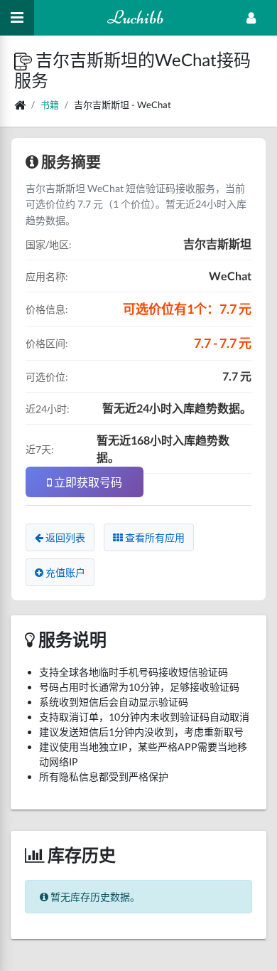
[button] (25, 59)
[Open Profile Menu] (251, 18)
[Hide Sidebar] (17, 18)
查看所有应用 (154, 537)
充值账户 (64, 572)
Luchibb (135, 17)
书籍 (49, 104)
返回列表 (64, 537)
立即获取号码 (87, 482)
